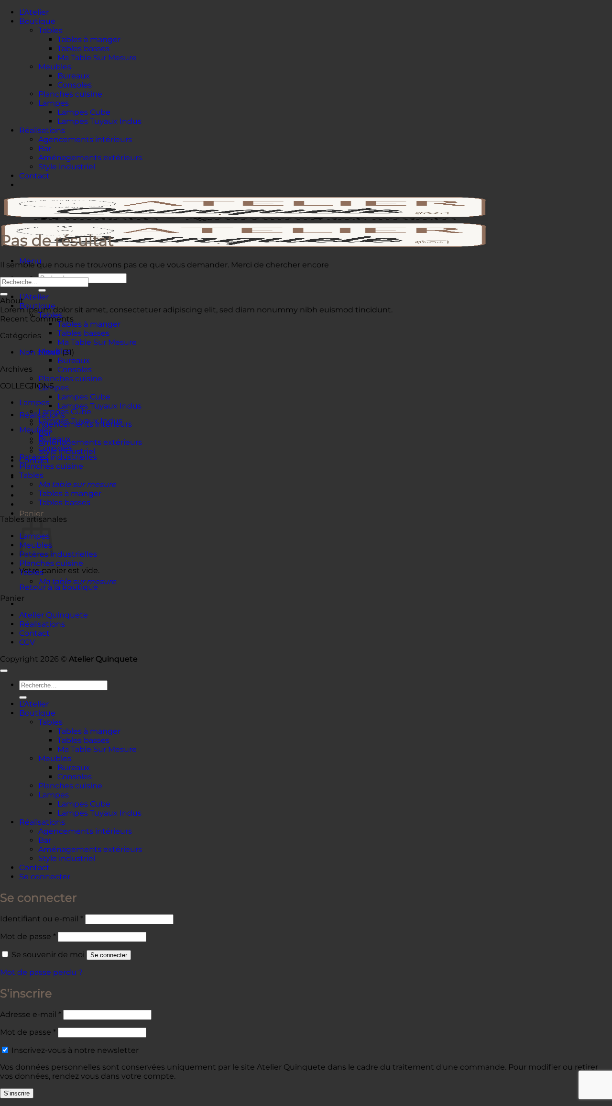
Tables (50, 30)
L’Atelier (34, 12)
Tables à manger (88, 39)
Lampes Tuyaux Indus (99, 121)
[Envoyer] (42, 290)
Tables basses (83, 48)
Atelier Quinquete (53, 614)
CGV (27, 642)
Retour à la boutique (58, 587)
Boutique (37, 21)
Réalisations (42, 130)
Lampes (53, 103)
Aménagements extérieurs (90, 157)
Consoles (74, 84)
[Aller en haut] (4, 670)
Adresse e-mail (30, 1014)
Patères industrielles (58, 457)
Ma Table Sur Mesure (97, 57)
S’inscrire (17, 1093)
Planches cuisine (70, 94)
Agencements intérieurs (85, 139)
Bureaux (73, 75)
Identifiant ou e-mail (41, 918)
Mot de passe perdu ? (41, 972)
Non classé (39, 352)
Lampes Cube (83, 112)
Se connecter (108, 955)
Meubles (54, 66)
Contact (34, 175)
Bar (44, 148)
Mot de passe (28, 936)
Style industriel (66, 166)
